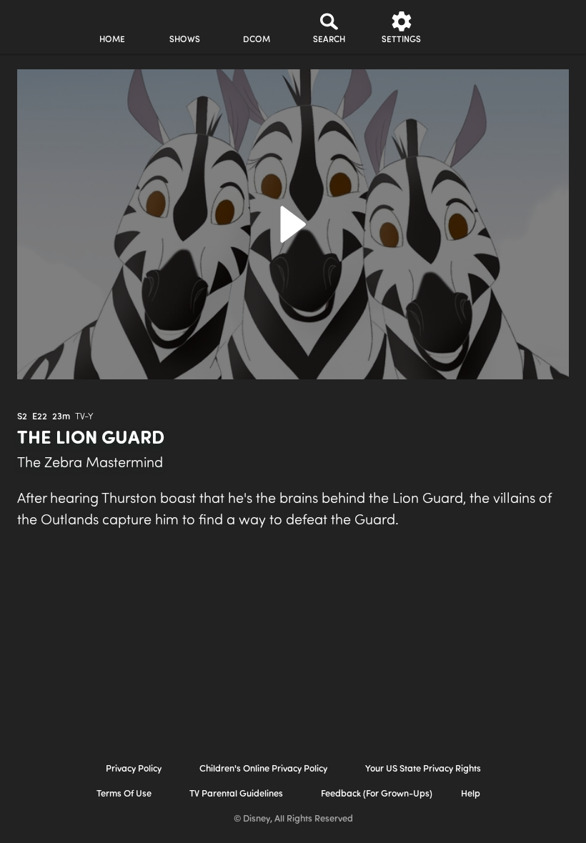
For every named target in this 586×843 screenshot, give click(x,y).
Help (470, 794)
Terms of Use (124, 794)
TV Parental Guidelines (236, 794)
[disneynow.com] (38, 22)
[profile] (474, 27)
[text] (22, 417)
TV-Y (84, 417)
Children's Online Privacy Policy (263, 769)
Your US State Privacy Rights (423, 769)
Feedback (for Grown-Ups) (376, 794)
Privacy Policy (134, 769)
